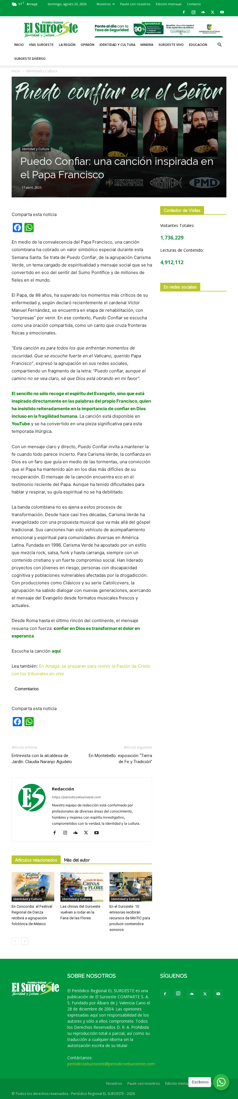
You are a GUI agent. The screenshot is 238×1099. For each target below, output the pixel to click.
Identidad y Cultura (117, 44)
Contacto (194, 4)
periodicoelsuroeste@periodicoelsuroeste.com (111, 1063)
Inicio (19, 44)
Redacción (63, 789)
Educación (198, 44)
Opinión (87, 44)
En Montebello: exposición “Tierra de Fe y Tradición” (120, 758)
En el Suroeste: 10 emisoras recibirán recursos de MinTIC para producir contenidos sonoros (129, 918)
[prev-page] (15, 941)
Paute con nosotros (135, 4)
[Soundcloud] (203, 12)
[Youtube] (222, 12)
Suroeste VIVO (171, 44)
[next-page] (24, 941)
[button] (219, 45)
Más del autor (77, 860)
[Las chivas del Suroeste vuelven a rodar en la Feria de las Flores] (81, 886)
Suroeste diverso (30, 58)
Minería (146, 44)
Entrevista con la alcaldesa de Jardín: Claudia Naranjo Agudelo (42, 758)
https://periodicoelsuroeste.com (76, 797)
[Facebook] (183, 12)
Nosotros (104, 4)
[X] (212, 12)
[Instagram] (193, 12)
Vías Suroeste (41, 44)
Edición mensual (168, 4)
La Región (67, 44)
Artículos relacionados (36, 860)
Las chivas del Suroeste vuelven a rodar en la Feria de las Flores (80, 912)
